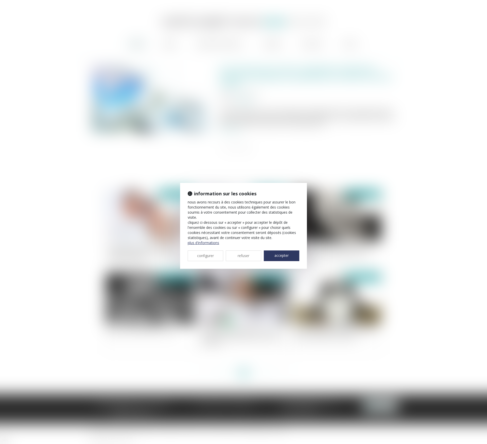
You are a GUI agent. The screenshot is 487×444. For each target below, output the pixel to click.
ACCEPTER (281, 255)
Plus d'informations (203, 242)
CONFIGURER (205, 255)
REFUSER (243, 255)
